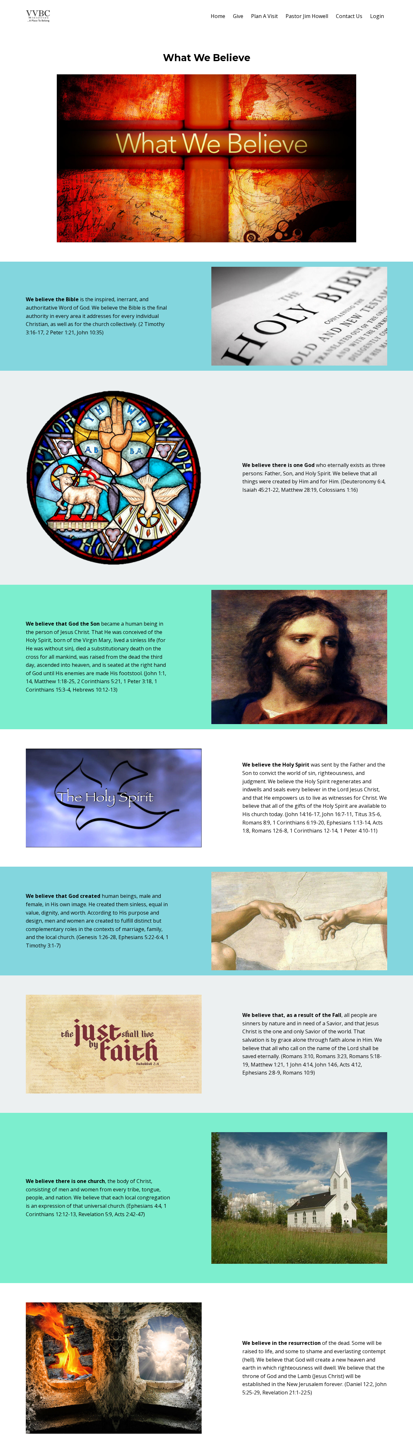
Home (218, 16)
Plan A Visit (264, 16)
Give (238, 16)
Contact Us (349, 16)
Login (377, 16)
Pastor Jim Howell (307, 16)
